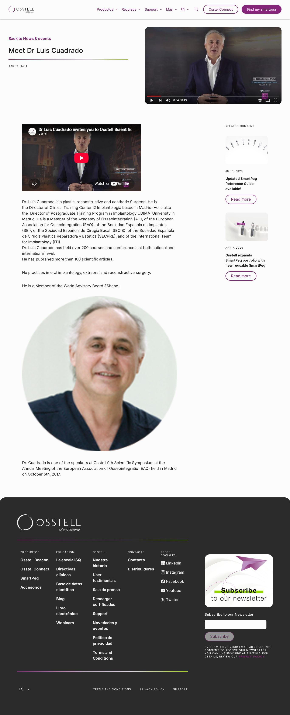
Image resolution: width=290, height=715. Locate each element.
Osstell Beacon (34, 560)
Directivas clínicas (65, 572)
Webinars (65, 623)
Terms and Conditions (103, 655)
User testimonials (104, 578)
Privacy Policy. (252, 656)
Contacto (136, 560)
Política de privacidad (102, 640)
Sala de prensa (106, 589)
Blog (60, 599)
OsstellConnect (221, 9)
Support (100, 613)
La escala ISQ (68, 560)
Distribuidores (141, 569)
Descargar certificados (104, 602)
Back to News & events (29, 38)
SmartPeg (29, 578)
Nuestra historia (100, 563)
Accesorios (31, 587)
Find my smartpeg (261, 9)
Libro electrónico (67, 611)
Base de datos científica (69, 587)
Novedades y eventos (105, 626)
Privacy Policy (152, 689)
